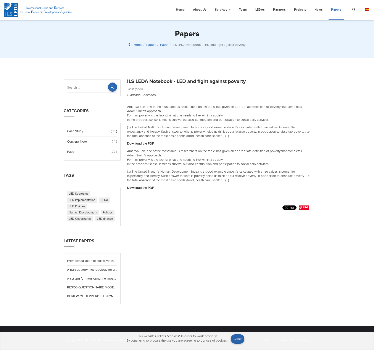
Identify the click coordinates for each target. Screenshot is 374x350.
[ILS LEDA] (38, 9)
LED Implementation (82, 200)
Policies (108, 212)
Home (180, 9)
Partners (279, 9)
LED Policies (77, 206)
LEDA (104, 200)
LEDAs (260, 9)
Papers (336, 9)
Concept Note (77, 141)
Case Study (75, 131)
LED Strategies (79, 194)
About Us (199, 9)
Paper (164, 45)
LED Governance (80, 219)
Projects (300, 9)
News (318, 9)
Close (238, 339)
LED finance (105, 219)
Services (221, 9)
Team (243, 9)
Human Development (83, 212)
